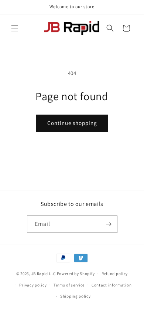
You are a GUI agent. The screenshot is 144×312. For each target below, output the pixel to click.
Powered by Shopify (76, 273)
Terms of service (69, 285)
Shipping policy (75, 296)
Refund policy (115, 273)
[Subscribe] (109, 224)
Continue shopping (72, 122)
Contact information (111, 285)
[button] (15, 28)
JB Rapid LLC (43, 273)
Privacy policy (33, 285)
